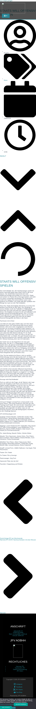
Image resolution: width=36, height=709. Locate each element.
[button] (18, 179)
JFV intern (20, 671)
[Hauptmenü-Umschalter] (6, 16)
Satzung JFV (20, 666)
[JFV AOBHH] (13, 8)
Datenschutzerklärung (20, 669)
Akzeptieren (21, 704)
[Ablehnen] (14, 708)
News (5, 80)
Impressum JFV (20, 668)
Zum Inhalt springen (6, 1)
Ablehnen (6, 707)
